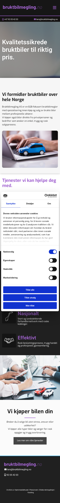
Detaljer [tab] (30, 203)
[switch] (53, 260)
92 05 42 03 (12, 475)
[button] (30, 440)
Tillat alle (30, 289)
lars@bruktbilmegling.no (47, 19)
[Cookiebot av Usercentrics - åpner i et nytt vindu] (44, 196)
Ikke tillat (30, 305)
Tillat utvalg (30, 297)
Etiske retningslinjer (46, 490)
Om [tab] (49, 203)
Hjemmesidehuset (21, 490)
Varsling (30, 492)
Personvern (34, 490)
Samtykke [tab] (11, 203)
